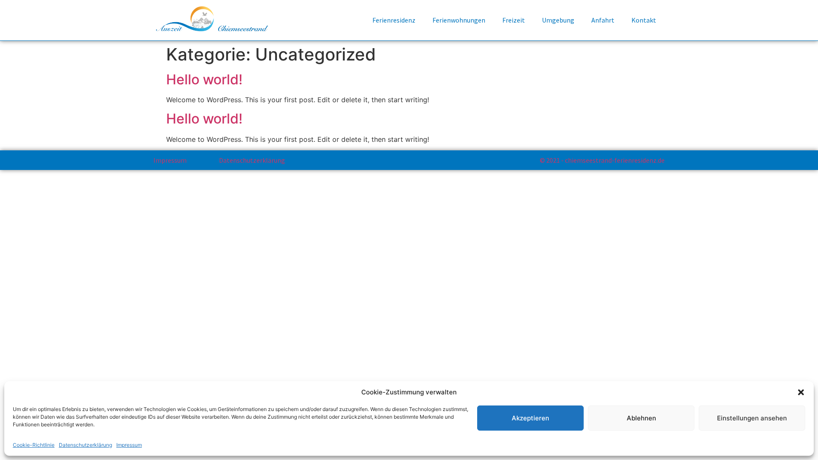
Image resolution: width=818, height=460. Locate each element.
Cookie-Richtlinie (34, 445)
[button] (801, 392)
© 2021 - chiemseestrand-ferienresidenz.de (602, 160)
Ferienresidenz (393, 20)
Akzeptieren (530, 418)
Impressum (129, 445)
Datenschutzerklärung (85, 445)
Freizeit (513, 20)
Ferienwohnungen (458, 20)
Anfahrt (602, 20)
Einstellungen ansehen (752, 418)
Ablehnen (641, 418)
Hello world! (204, 79)
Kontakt (643, 20)
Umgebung (558, 20)
